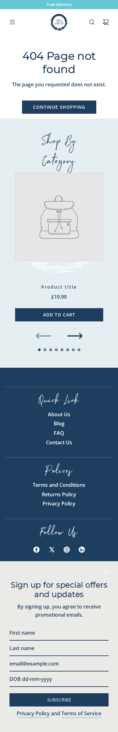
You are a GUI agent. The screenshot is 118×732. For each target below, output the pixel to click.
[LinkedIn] (82, 549)
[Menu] (12, 22)
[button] (43, 335)
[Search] (92, 22)
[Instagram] (67, 549)
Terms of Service (81, 713)
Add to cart (59, 315)
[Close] (106, 573)
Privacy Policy (33, 713)
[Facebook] (36, 549)
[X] (52, 549)
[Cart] (106, 22)
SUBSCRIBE (59, 700)
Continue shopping (59, 107)
